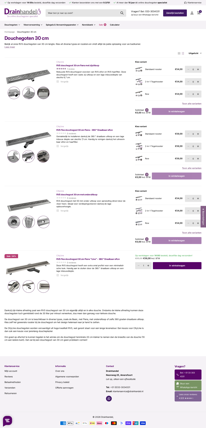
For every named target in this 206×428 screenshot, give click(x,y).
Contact (110, 366)
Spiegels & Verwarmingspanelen (61, 25)
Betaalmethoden (13, 382)
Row (147, 94)
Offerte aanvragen (64, 387)
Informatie (60, 366)
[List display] (183, 53)
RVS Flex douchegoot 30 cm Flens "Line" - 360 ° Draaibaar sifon (88, 259)
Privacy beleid (62, 382)
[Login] (191, 13)
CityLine (60, 62)
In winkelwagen (177, 265)
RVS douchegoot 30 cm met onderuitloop (76, 194)
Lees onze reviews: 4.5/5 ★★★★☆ (188, 396)
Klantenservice (12, 366)
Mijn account (11, 370)
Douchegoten (11, 25)
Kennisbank (87, 25)
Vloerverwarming (32, 25)
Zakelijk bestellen (175, 13)
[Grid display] (179, 53)
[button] (197, 69)
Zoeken (122, 13)
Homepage (10, 32)
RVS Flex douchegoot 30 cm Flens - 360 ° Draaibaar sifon (84, 130)
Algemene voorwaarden (67, 376)
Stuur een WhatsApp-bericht (188, 385)
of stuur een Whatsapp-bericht (145, 15)
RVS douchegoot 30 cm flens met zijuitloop (77, 65)
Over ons (59, 370)
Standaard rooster (153, 69)
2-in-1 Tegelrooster (154, 81)
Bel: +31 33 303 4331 (187, 374)
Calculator (115, 25)
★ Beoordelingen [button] (203, 216)
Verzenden (10, 387)
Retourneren (11, 393)
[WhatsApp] (109, 398)
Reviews (9, 376)
